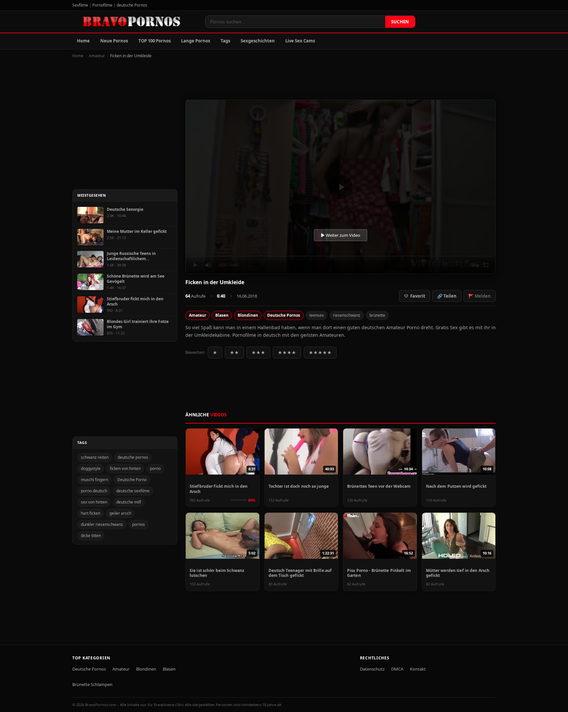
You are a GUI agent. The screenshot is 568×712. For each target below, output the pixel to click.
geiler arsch (120, 513)
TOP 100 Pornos (154, 41)
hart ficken (90, 513)
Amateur (97, 56)
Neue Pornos (114, 41)
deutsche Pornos (132, 5)
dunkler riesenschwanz (102, 524)
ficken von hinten (125, 468)
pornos (138, 524)
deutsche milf (128, 502)
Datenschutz (372, 669)
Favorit (414, 296)
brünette (377, 315)
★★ (234, 353)
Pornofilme (102, 5)
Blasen (221, 315)
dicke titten (91, 535)
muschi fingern (94, 479)
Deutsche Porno (132, 479)
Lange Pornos (195, 41)
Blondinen (248, 315)
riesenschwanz (346, 315)
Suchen (400, 22)
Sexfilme (80, 5)
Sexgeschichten (258, 41)
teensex (316, 315)
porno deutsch (94, 491)
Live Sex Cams (300, 41)
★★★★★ (320, 353)
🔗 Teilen (447, 296)
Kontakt (418, 669)
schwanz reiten (94, 457)
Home (83, 41)
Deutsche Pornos (283, 315)
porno (155, 468)
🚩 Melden (479, 296)
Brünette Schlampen (92, 684)
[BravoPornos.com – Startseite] (134, 22)
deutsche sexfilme (133, 491)
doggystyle (91, 468)
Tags (225, 41)
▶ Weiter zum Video (340, 235)
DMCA (397, 669)
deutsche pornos (133, 457)
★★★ (258, 353)
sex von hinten (94, 502)
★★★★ (287, 353)
